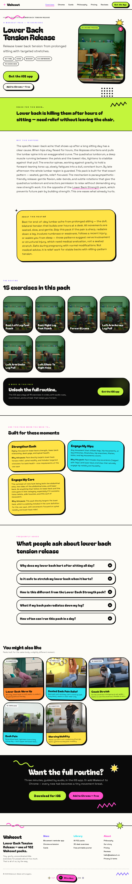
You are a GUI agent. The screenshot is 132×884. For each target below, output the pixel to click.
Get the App (120, 4)
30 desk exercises (81, 844)
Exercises (50, 4)
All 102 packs (79, 840)
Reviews (104, 4)
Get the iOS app (21, 76)
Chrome (61, 4)
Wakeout (13, 5)
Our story (108, 844)
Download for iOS (47, 795)
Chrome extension (51, 844)
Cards (70, 4)
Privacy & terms (110, 858)
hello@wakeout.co (112, 855)
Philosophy (82, 4)
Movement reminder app (53, 840)
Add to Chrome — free (18, 86)
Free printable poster (83, 848)
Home (5, 17)
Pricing (94, 4)
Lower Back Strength (85, 187)
